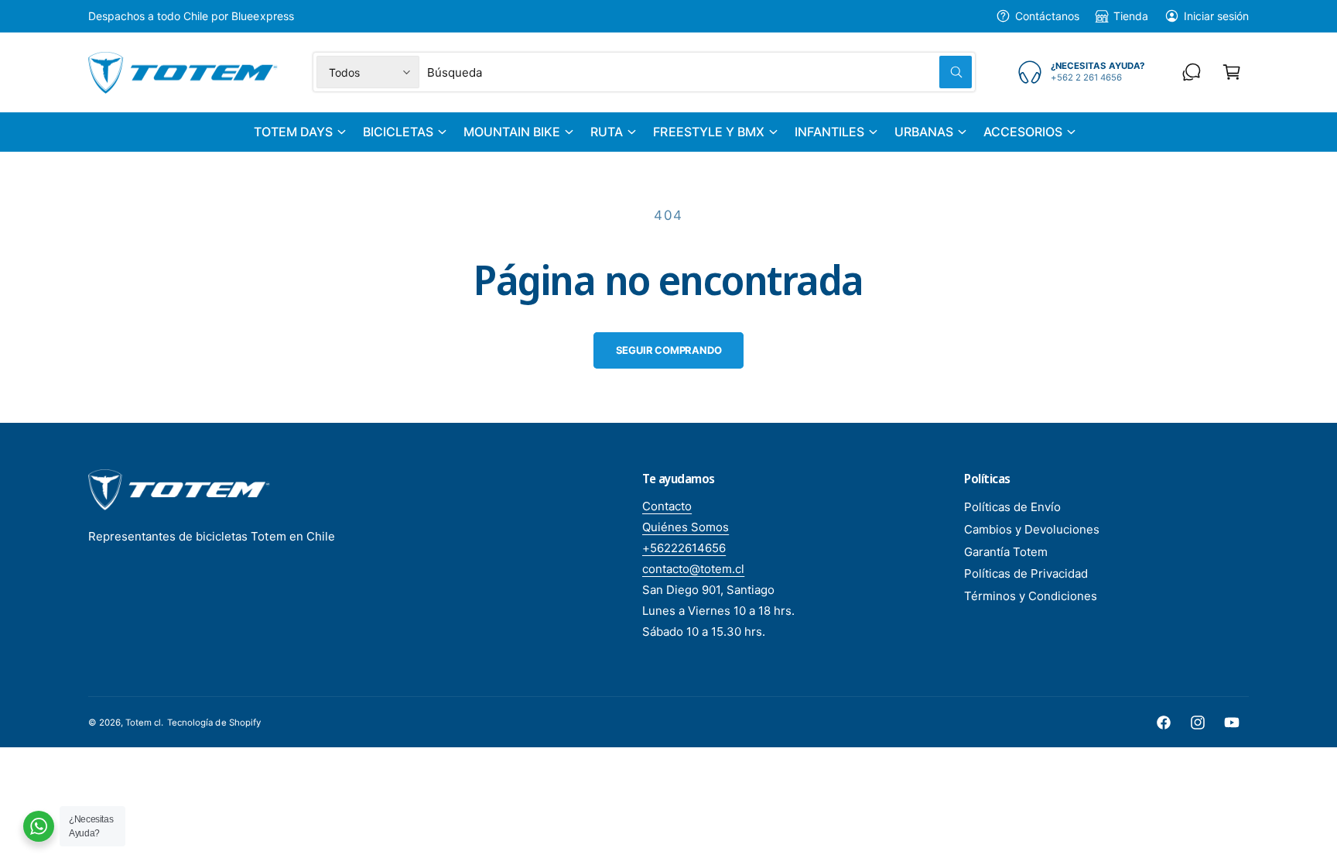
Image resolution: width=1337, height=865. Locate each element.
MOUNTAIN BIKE (511, 131)
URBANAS (923, 131)
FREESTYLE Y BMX (708, 131)
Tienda (1130, 15)
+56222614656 (684, 548)
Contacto (667, 506)
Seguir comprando (669, 350)
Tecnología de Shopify (213, 722)
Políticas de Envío (1012, 506)
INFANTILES (829, 131)
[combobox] (699, 72)
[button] (1232, 72)
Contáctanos (1047, 15)
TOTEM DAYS (293, 131)
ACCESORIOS (1022, 131)
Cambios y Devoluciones (1031, 529)
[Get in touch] (1191, 72)
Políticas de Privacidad (1026, 573)
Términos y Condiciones (1030, 596)
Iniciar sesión (1216, 15)
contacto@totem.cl (693, 568)
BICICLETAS (398, 131)
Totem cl (143, 722)
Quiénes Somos (685, 527)
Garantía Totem (1006, 551)
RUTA (606, 131)
